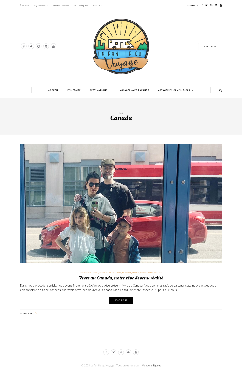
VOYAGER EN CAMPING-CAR (174, 90)
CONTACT (97, 5)
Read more (121, 300)
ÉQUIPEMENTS (40, 5)
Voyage (135, 273)
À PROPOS (24, 5)
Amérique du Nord (89, 273)
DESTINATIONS (99, 90)
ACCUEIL (53, 90)
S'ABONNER (210, 46)
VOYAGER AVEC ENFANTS (134, 90)
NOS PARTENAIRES (61, 5)
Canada (103, 273)
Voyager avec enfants (151, 273)
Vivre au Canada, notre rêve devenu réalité (121, 278)
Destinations (114, 273)
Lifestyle (126, 273)
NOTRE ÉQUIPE (81, 5)
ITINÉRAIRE (74, 90)
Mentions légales (151, 365)
